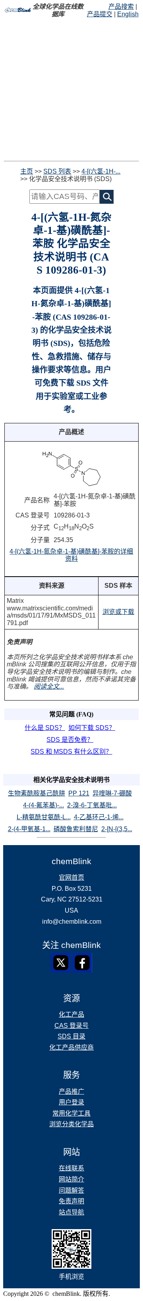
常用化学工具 (71, 1113)
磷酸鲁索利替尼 (76, 829)
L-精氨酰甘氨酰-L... (44, 817)
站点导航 (71, 1212)
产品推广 (71, 1091)
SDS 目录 (71, 1036)
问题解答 (71, 1190)
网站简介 (71, 1179)
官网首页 (71, 877)
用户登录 (71, 1102)
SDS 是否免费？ (69, 739)
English (128, 14)
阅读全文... (49, 686)
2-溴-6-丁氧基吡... (92, 805)
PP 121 (78, 793)
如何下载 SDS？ (91, 727)
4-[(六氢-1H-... (100, 171)
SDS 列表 (57, 171)
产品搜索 (121, 6)
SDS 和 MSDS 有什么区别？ (71, 751)
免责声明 (71, 1201)
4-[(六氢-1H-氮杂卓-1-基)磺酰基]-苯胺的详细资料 (71, 555)
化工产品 (71, 1014)
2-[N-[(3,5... (116, 829)
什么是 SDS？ (45, 727)
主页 (26, 171)
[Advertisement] (71, 89)
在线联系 (71, 1168)
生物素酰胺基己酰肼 (36, 793)
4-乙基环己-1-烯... (99, 817)
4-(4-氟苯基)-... (43, 805)
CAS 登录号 (71, 1025)
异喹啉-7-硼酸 (112, 793)
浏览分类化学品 (71, 1124)
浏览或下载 (118, 611)
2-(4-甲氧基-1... (29, 829)
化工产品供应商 (71, 1047)
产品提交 (99, 14)
